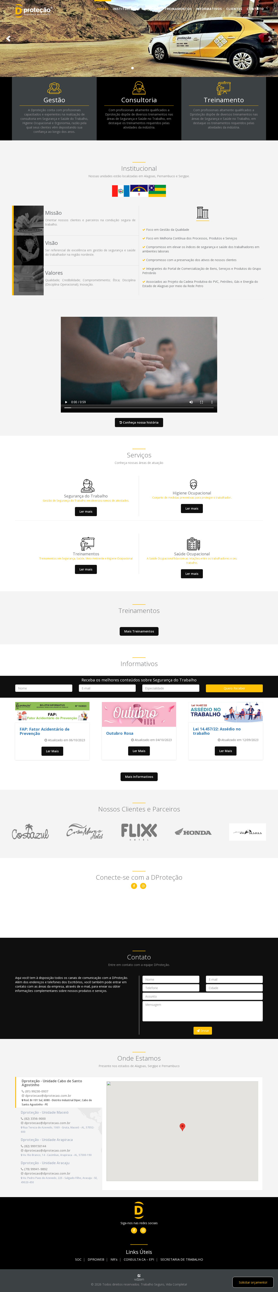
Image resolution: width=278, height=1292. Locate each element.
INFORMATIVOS (209, 9)
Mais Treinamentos (139, 631)
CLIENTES (234, 9)
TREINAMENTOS (178, 9)
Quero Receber (234, 688)
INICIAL (102, 9)
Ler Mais (52, 751)
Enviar (204, 1031)
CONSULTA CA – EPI (139, 1259)
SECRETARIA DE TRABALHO (182, 1259)
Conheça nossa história (140, 422)
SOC (78, 1259)
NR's (114, 1259)
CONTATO (255, 9)
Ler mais (85, 511)
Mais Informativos (139, 777)
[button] (8, 38)
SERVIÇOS (152, 9)
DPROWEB (96, 1259)
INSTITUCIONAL (126, 9)
